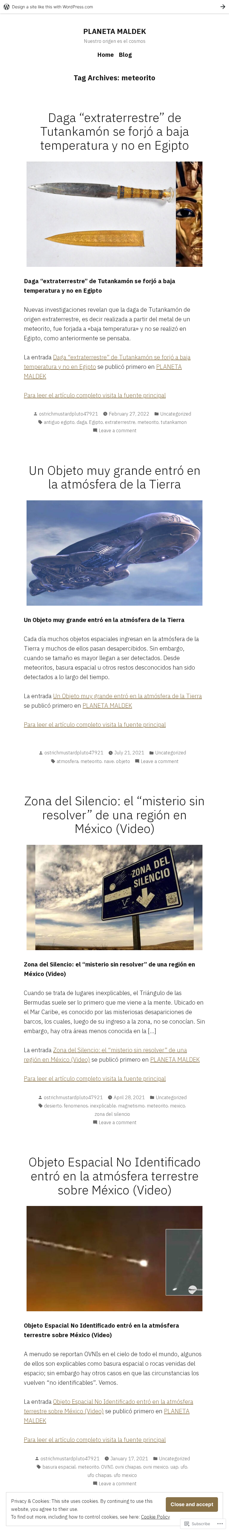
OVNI (107, 1467)
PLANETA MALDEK (114, 31)
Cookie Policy (155, 1517)
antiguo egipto (59, 422)
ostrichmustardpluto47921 (68, 414)
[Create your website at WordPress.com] (114, 6)
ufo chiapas (99, 1475)
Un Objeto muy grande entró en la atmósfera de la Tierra (115, 477)
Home (105, 55)
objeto (123, 761)
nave (109, 761)
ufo (183, 1467)
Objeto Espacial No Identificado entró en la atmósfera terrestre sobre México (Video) (114, 1175)
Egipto (96, 422)
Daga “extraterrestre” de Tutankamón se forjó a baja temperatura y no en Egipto (114, 131)
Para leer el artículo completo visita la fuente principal (95, 395)
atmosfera (67, 761)
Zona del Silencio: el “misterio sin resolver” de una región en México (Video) (114, 814)
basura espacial (59, 1467)
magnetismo (131, 1105)
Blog (125, 55)
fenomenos (76, 1105)
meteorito (148, 422)
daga (82, 422)
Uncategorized (175, 414)
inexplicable (103, 1105)
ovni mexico (155, 1467)
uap (174, 1467)
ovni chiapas (128, 1467)
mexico (177, 1105)
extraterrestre (120, 422)
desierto (53, 1105)
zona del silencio (112, 1114)
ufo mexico (125, 1475)
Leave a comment (118, 431)
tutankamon (174, 422)
